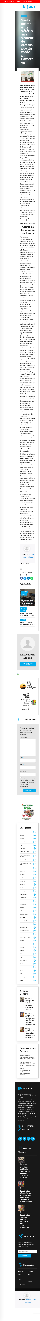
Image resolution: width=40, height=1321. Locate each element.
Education (27, 884)
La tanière (27, 917)
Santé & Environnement (27, 967)
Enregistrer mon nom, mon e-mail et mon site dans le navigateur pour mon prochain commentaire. (27, 782)
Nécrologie (27, 944)
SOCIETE (20, 1274)
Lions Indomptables (27, 934)
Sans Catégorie (27, 960)
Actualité (27, 838)
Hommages (27, 891)
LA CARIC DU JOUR (21, 1278)
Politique (27, 950)
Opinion (27, 947)
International (27, 904)
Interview (27, 907)
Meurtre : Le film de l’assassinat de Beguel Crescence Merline (27, 602)
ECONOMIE (30, 1271)
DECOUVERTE (21, 1284)
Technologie (27, 977)
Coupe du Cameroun (27, 860)
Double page (27, 878)
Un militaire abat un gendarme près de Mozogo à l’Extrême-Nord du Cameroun (27, 1072)
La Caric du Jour (27, 911)
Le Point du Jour (27, 924)
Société (24, 16)
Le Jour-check (27, 920)
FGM (21, 1068)
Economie (27, 881)
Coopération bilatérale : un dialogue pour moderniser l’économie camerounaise (30, 1019)
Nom (21, 757)
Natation (27, 940)
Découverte (27, 874)
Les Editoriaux (27, 927)
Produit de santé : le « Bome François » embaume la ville (27, 1064)
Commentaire (23, 737)
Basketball (27, 842)
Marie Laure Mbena (27, 569)
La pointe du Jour (27, 914)
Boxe (27, 845)
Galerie (27, 887)
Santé (27, 963)
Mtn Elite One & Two (27, 937)
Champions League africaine (27, 855)
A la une (25, 591)
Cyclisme (27, 871)
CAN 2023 (27, 848)
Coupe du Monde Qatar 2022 (27, 863)
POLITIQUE (21, 1271)
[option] (27, 76)
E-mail (22, 764)
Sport (27, 973)
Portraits (27, 953)
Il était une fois (27, 897)
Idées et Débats (27, 894)
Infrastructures (27, 901)
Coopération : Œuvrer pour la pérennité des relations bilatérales (30, 1033)
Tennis (27, 980)
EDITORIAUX (31, 1278)
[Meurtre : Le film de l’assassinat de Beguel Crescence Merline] (28, 597)
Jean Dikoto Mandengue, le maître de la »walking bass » (27, 1058)
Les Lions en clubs (27, 930)
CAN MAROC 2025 (27, 852)
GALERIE (30, 1281)
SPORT (29, 1274)
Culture (27, 868)
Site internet (23, 771)
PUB (27, 957)
